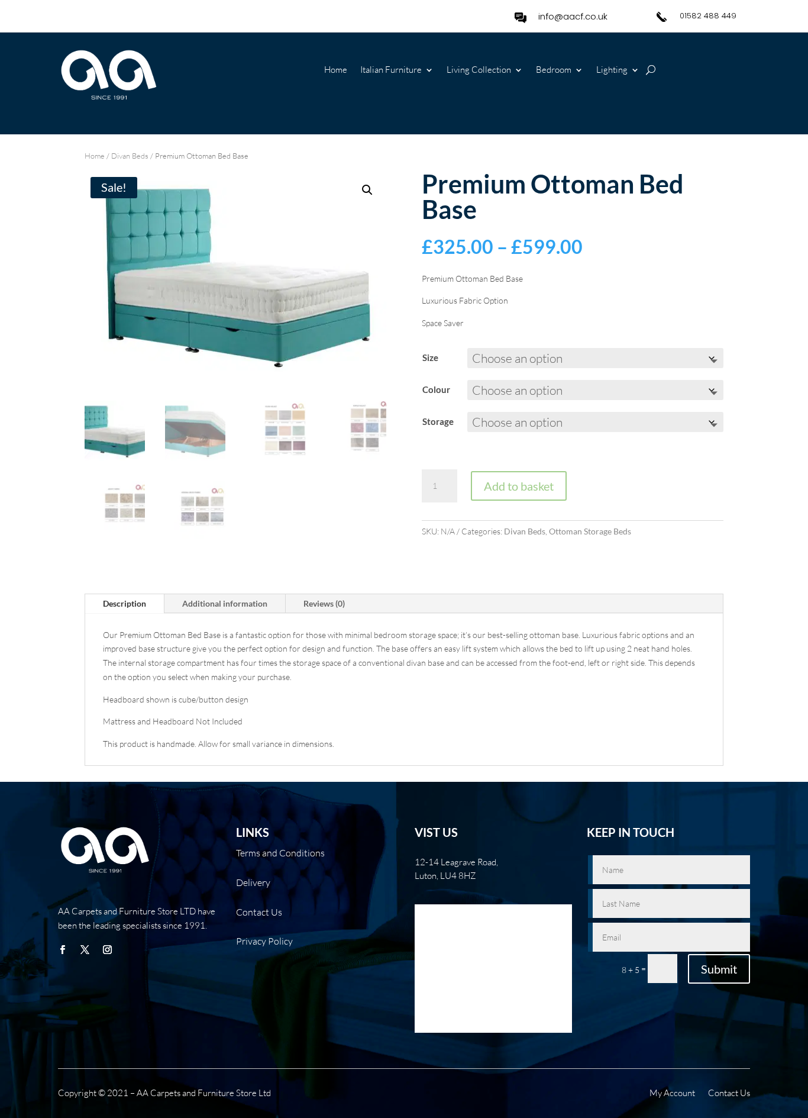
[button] (367, 190)
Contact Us (729, 1093)
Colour (436, 389)
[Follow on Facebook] (62, 950)
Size (430, 357)
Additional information (224, 603)
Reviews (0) (324, 603)
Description (124, 603)
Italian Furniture (391, 70)
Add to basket (519, 486)
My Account (672, 1093)
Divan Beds (129, 155)
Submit (719, 969)
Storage (438, 421)
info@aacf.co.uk (572, 16)
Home (335, 70)
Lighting (612, 70)
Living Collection (479, 70)
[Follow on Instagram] (107, 950)
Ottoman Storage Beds (590, 531)
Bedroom (553, 70)
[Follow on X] (84, 950)
